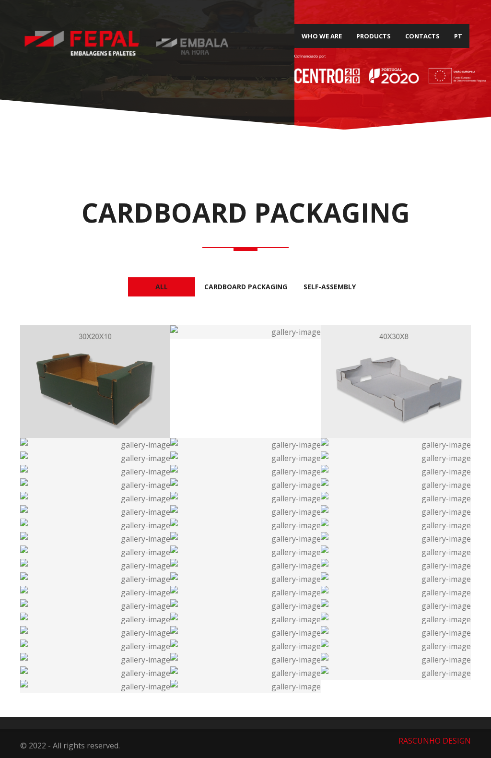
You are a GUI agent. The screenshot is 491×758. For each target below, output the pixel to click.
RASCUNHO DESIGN (434, 740)
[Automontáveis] (395, 632)
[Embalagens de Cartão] (95, 381)
